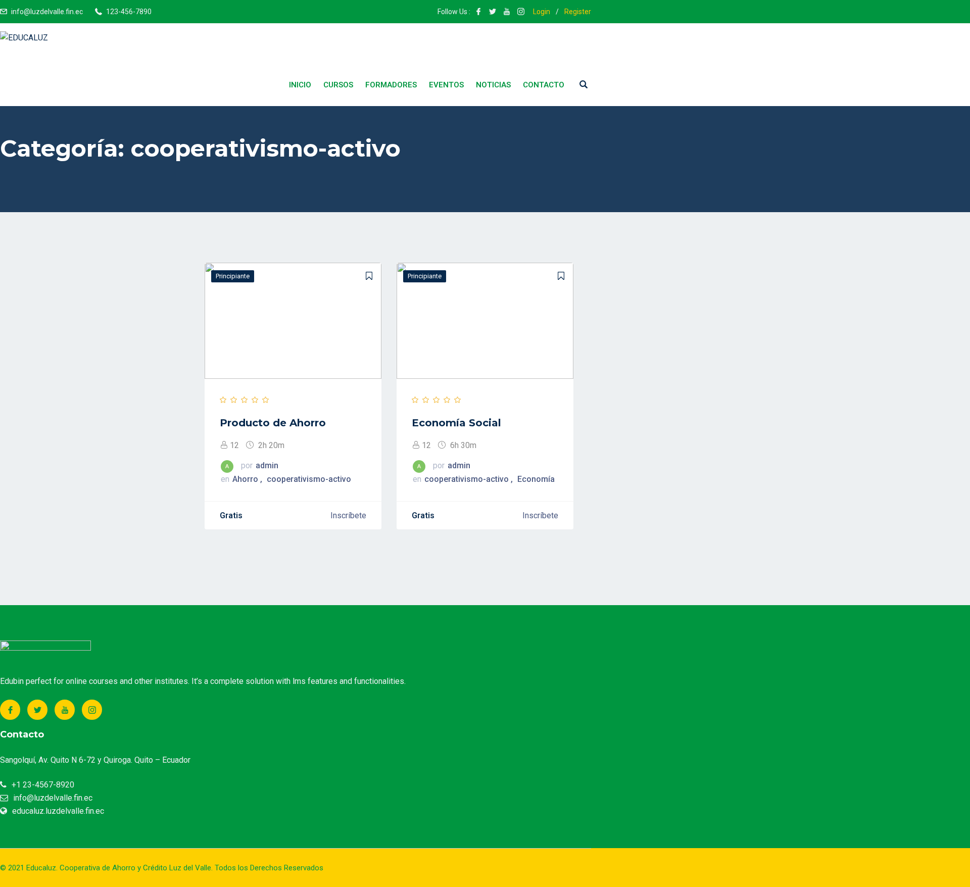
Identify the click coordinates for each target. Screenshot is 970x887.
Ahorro (246, 479)
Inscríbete (348, 515)
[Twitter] (37, 710)
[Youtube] (65, 710)
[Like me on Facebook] (478, 12)
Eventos (446, 84)
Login (541, 12)
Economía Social (456, 423)
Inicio (300, 84)
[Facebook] (10, 710)
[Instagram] (92, 710)
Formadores (391, 84)
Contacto (543, 84)
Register (577, 12)
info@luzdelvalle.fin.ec (47, 12)
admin (267, 465)
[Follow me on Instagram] (520, 12)
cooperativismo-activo (309, 479)
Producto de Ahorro (273, 423)
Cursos (338, 84)
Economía (536, 479)
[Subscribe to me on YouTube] (506, 12)
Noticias (493, 84)
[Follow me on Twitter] (492, 12)
